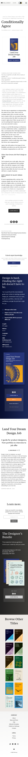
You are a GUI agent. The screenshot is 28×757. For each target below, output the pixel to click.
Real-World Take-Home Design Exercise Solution (13, 233)
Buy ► (14, 263)
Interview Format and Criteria (8, 234)
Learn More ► (14, 210)
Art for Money (5, 551)
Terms (14, 736)
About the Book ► (14, 266)
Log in (14, 3)
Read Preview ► (14, 403)
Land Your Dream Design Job (10, 16)
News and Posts (14, 720)
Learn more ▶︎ (14, 597)
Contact (14, 728)
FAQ (14, 722)
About (14, 718)
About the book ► (14, 60)
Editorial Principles (14, 724)
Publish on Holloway (14, 726)
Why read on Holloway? (14, 406)
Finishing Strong (5, 238)
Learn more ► (14, 395)
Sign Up (14, 521)
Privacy (14, 738)
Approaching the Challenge (8, 236)
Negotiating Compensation (17, 18)
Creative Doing (5, 553)
